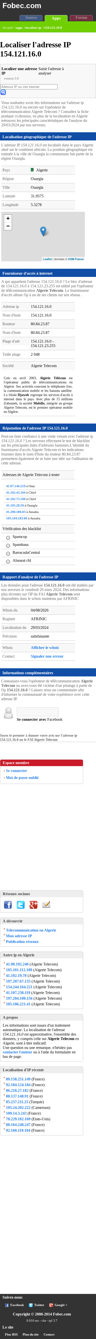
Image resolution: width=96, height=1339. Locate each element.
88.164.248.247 (18, 1125)
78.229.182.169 (18, 1119)
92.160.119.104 (18, 1130)
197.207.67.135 (18, 981)
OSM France (76, 259)
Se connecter (16, 771)
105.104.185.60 (16, 518)
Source (31, 17)
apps (19, 27)
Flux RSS (11, 1334)
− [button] (8, 226)
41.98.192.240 (17, 964)
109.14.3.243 (16, 1113)
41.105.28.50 (15, 505)
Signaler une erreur (47, 656)
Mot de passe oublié (22, 778)
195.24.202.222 (18, 1107)
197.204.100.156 (19, 998)
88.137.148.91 (17, 1096)
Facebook (17, 1305)
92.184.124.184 (18, 1085)
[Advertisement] (48, 837)
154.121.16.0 (53, 27)
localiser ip (33, 27)
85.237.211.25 (17, 1102)
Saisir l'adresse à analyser (51, 71)
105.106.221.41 (18, 1004)
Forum (81, 17)
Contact (49, 1334)
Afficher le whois (45, 647)
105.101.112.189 (19, 970)
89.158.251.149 (18, 1079)
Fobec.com (21, 5)
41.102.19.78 (16, 975)
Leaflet (47, 259)
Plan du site (31, 1334)
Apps (56, 18)
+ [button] (8, 218)
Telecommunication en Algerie (31, 930)
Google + (61, 1305)
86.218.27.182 (17, 1090)
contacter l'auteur (18, 1052)
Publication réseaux (22, 941)
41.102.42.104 (16, 492)
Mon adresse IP (19, 936)
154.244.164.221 (19, 987)
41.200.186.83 (16, 512)
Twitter (39, 1305)
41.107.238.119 (18, 993)
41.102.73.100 (16, 499)
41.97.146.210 (16, 486)
